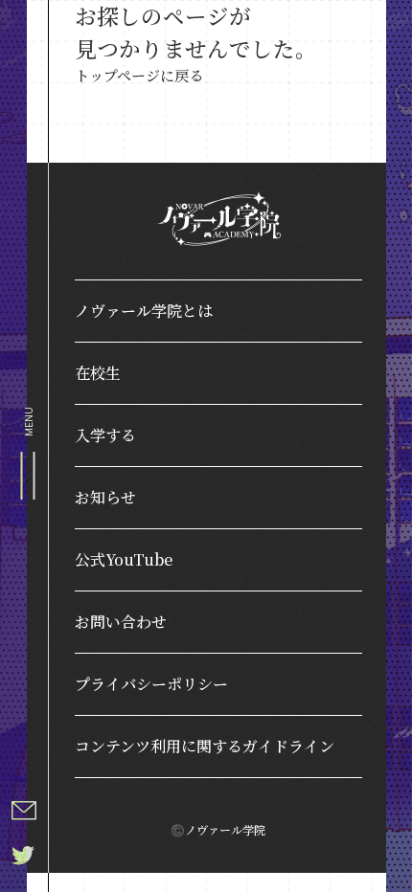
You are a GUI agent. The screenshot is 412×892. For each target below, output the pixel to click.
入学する (105, 435)
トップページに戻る (139, 75)
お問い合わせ (121, 622)
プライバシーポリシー (151, 684)
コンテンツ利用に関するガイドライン (204, 746)
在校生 (98, 373)
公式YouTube (123, 559)
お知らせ (105, 497)
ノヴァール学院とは (144, 311)
